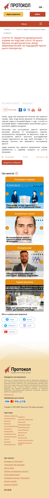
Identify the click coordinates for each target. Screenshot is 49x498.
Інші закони (27, 103)
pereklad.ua (21, 417)
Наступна (40, 157)
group (29, 319)
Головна (7, 29)
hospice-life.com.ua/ (23, 427)
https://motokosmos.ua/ (11, 426)
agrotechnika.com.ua (10, 434)
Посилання (7, 442)
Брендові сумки (22, 437)
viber (29, 325)
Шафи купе (21, 435)
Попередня (9, 157)
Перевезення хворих (24, 424)
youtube (12, 332)
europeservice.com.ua (10, 436)
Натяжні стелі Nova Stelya (25, 440)
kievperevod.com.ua (10, 444)
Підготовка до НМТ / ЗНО (25, 419)
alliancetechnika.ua (9, 418)
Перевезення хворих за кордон (25, 443)
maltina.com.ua (22, 432)
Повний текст (9, 395)
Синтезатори (8, 429)
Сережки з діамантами (10, 416)
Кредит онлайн (10, 481)
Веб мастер (7, 423)
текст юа (6, 439)
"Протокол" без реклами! (14, 465)
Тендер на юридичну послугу (16, 471)
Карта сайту (9, 468)
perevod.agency (8, 431)
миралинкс (7, 421)
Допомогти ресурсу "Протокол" (17, 478)
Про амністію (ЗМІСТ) (11, 103)
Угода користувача (12, 475)
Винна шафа (21, 422)
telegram (11, 325)
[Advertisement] (24, 76)
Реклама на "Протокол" (13, 461)
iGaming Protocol (11, 484)
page (12, 319)
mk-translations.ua (23, 430)
